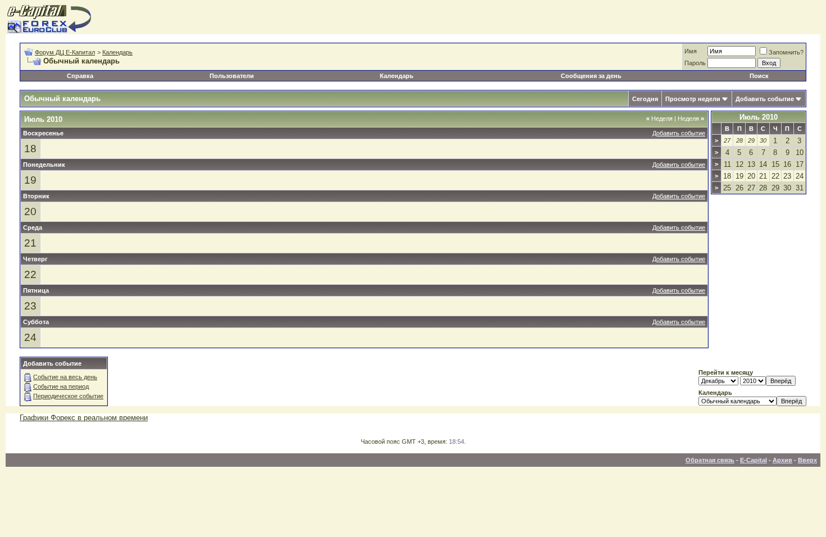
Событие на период (61, 386)
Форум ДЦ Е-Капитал (65, 52)
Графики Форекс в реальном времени (84, 417)
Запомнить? (786, 52)
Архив (782, 460)
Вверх (807, 460)
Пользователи (232, 75)
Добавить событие (765, 98)
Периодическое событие (68, 396)
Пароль (695, 63)
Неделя (659, 118)
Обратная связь (710, 460)
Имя (690, 51)
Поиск (759, 75)
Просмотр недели (692, 98)
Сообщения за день (591, 75)
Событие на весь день (65, 377)
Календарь (117, 52)
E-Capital (753, 460)
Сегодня (645, 98)
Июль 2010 (758, 117)
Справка (80, 75)
